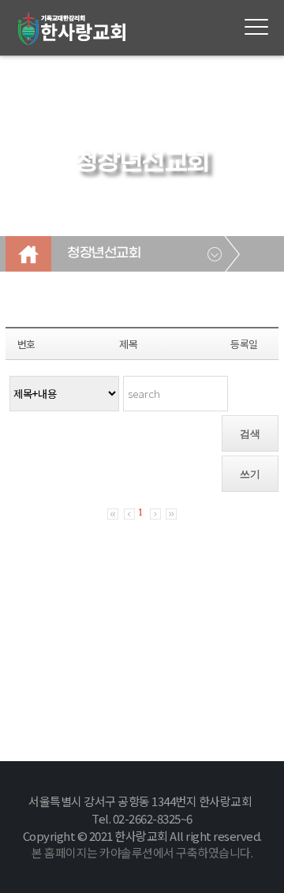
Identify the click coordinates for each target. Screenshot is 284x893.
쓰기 (250, 474)
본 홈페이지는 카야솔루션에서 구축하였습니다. (142, 852)
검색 (250, 434)
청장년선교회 (103, 253)
